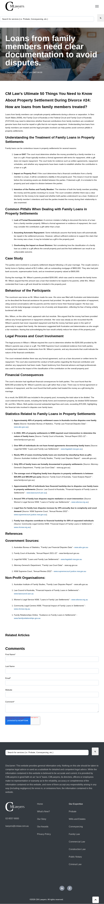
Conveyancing (76, 826)
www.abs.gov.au (21, 427)
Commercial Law (77, 842)
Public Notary (75, 857)
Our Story (41, 819)
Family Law (74, 834)
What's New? (43, 811)
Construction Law (77, 849)
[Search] (100, 18)
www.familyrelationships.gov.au (27, 618)
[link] (14, 6)
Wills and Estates (77, 819)
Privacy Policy (44, 834)
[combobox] (47, 19)
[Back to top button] (95, 900)
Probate (72, 811)
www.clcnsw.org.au (22, 527)
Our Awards (42, 826)
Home (40, 804)
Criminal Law (75, 864)
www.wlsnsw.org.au (79, 502)
